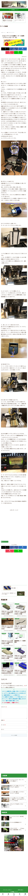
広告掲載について (14, 891)
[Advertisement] (14, 525)
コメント (4, 706)
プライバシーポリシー (7, 890)
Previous (1, 17)
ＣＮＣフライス (5, 541)
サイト (2, 729)
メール (3, 724)
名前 (2, 720)
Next (27, 17)
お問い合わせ (20, 890)
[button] (25, 454)
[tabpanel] (7, 17)
